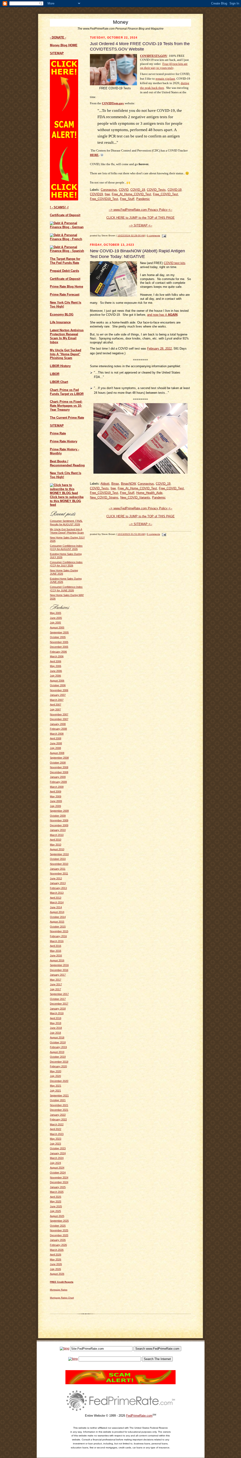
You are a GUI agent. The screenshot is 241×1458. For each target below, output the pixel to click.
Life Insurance (60, 322)
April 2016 (55, 945)
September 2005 (59, 632)
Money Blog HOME (63, 45)
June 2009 (56, 801)
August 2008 (57, 753)
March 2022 (57, 1124)
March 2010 (57, 835)
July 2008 (55, 748)
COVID (124, 189)
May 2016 (55, 950)
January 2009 (58, 777)
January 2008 (58, 724)
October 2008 (58, 762)
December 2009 (59, 825)
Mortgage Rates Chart (62, 1297)
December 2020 (59, 1081)
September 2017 (59, 994)
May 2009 (55, 796)
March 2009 (57, 786)
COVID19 (96, 194)
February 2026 (58, 1245)
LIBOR (54, 374)
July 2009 (55, 806)
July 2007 (55, 709)
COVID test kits (174, 263)
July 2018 (55, 1032)
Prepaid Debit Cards (64, 271)
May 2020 (55, 1071)
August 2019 (57, 1052)
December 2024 (59, 1182)
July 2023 (55, 1143)
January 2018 (58, 1008)
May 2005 (55, 613)
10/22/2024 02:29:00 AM (131, 235)
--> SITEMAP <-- (140, 225)
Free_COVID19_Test (104, 199)
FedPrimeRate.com (139, 1415)
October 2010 (58, 859)
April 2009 (55, 791)
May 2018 (55, 1023)
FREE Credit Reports (61, 1282)
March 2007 (57, 699)
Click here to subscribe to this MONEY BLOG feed (67, 501)
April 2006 (55, 661)
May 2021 (55, 1085)
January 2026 (58, 1240)
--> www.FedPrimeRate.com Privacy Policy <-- (140, 209)
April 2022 (55, 1129)
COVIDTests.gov (113, 103)
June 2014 (56, 907)
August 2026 (57, 1273)
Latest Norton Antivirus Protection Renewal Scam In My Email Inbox (67, 336)
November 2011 (59, 873)
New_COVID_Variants (135, 497)
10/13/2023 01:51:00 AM (131, 534)
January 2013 (58, 883)
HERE (94, 155)
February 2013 (58, 888)
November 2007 (59, 714)
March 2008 (57, 733)
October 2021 (58, 1100)
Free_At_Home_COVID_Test (131, 194)
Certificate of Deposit (65, 215)
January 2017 (58, 974)
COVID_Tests (156, 189)
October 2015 (58, 926)
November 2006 (59, 690)
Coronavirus (109, 189)
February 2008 (58, 728)
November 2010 (59, 863)
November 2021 (59, 1105)
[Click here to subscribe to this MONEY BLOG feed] (67, 493)
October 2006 (58, 685)
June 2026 (56, 1264)
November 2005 (59, 642)
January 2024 (58, 1153)
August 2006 (57, 680)
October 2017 (58, 999)
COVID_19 (137, 189)
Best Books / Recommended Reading (67, 463)
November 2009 (59, 820)
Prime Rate (58, 433)
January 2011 (57, 868)
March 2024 (57, 1158)
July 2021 (55, 1090)
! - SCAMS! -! (59, 207)
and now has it (162, 314)
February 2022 (58, 1119)
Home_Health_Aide (149, 493)
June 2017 (56, 984)
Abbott (104, 483)
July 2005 (55, 622)
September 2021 (59, 1095)
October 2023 (58, 1148)
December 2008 (59, 772)
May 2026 (55, 1259)
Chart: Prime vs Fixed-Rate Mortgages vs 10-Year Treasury (66, 405)
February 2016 (58, 936)
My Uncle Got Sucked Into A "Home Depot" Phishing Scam (65, 354)
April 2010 (55, 839)
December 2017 (59, 1003)
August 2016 (57, 960)
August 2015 (57, 921)
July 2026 (55, 1269)
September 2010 (59, 854)
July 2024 (55, 1163)
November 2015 (59, 931)
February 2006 (58, 651)
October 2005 (58, 637)
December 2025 (59, 1235)
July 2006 (55, 675)
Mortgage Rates (58, 1289)
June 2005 (56, 617)
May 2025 (55, 1201)
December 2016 (59, 970)
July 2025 (55, 1211)
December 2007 (59, 719)
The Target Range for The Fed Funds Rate (65, 261)
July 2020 (55, 1076)
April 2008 (55, 738)
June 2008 (56, 743)
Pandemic (143, 199)
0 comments (153, 235)
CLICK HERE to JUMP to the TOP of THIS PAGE (140, 217)
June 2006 (56, 671)
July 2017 (55, 989)
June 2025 (56, 1206)
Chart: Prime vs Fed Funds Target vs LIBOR (67, 392)
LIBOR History (60, 366)
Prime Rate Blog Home (66, 286)
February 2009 (58, 781)
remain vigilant (165, 78)
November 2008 (59, 767)
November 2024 (59, 1177)
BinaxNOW (128, 483)
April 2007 (55, 704)
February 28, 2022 (159, 348)
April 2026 (55, 1254)
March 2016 (57, 941)
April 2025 (55, 1196)
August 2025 (57, 1216)
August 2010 (57, 849)
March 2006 (57, 656)
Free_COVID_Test (165, 194)
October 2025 (58, 1225)
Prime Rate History (63, 441)
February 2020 (58, 1066)
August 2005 (57, 627)
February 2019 (58, 1047)
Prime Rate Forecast (64, 294)
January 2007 (58, 695)
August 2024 (57, 1167)
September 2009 (59, 810)
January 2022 (58, 1114)
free (107, 194)
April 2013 (55, 897)
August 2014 (57, 912)
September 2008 (59, 757)
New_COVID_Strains (104, 497)
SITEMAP (57, 425)
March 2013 (57, 892)
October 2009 (58, 815)
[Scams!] (120, 1383)
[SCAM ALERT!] (64, 199)
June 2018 (56, 1027)
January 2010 (58, 830)
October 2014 (58, 917)
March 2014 (57, 902)
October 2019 (58, 1056)
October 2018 (58, 1042)
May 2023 (55, 1138)
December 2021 (59, 1109)
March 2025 (57, 1191)
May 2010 (55, 844)
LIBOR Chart (59, 382)
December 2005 (59, 646)
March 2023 (57, 1134)
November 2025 (59, 1230)
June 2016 (56, 955)
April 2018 (55, 1018)
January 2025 (58, 1187)
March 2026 (57, 1249)
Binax (115, 483)
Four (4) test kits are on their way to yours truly (164, 66)
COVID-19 (174, 189)
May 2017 (55, 979)
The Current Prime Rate (67, 417)
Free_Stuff (127, 199)
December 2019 (59, 1061)
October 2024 (58, 1172)
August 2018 (57, 1037)
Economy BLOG (61, 314)
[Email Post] (163, 235)
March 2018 (57, 1013)
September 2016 (59, 965)
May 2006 (55, 666)
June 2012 (56, 878)
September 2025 (59, 1220)
